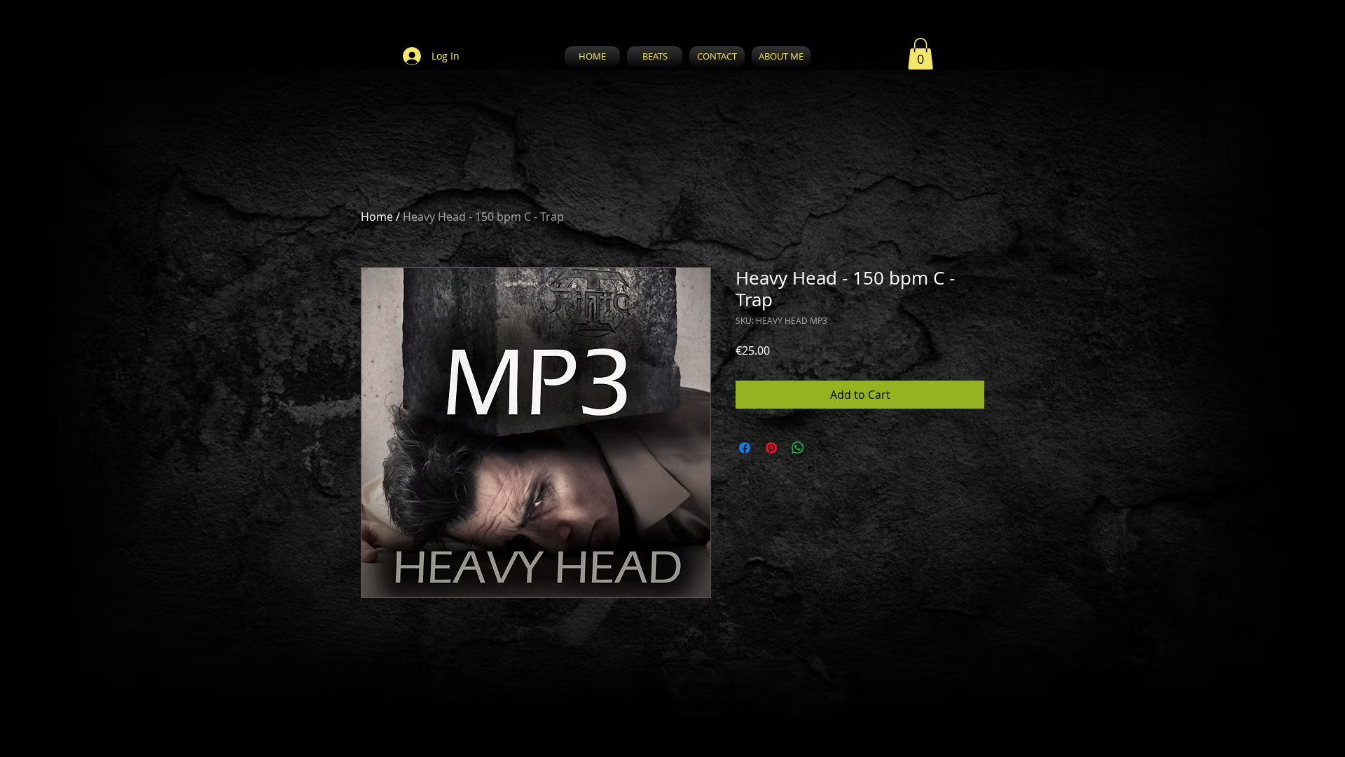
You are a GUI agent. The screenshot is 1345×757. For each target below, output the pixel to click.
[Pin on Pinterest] (771, 447)
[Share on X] (824, 447)
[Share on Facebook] (744, 447)
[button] (920, 53)
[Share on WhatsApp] (797, 447)
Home (377, 216)
